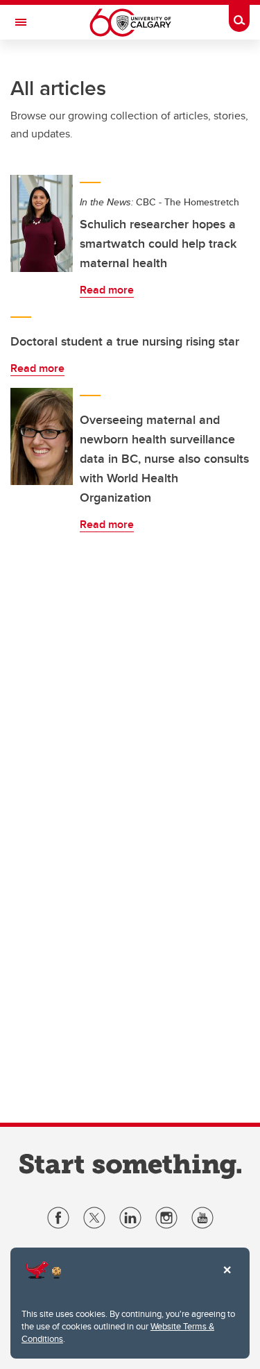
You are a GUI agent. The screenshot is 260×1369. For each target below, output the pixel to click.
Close (227, 1279)
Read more (107, 290)
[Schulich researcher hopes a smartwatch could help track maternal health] (41, 223)
